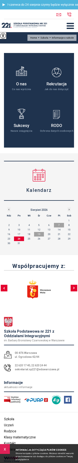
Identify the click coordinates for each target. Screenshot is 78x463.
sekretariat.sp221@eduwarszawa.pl (61, 14)
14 (59, 229)
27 (49, 238)
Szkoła (43, 38)
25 (29, 238)
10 (19, 229)
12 (39, 229)
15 (69, 229)
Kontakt (10, 443)
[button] (4, 4)
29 (69, 238)
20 (49, 234)
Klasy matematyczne (20, 437)
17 (19, 234)
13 (49, 229)
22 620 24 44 (39, 365)
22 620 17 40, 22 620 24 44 (71, 14)
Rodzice (10, 431)
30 (9, 243)
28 (59, 238)
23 (9, 238)
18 (29, 234)
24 (19, 238)
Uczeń (9, 425)
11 (29, 229)
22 (69, 234)
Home (33, 38)
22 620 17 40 (22, 365)
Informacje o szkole (61, 38)
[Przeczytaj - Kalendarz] (39, 175)
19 (39, 234)
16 (9, 234)
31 (19, 243)
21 (59, 234)
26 (39, 238)
